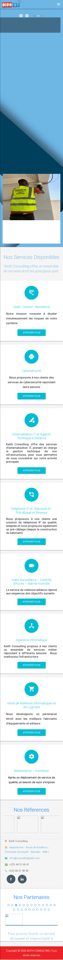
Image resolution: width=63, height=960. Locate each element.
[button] (8, 905)
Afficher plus (31, 332)
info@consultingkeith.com (25, 858)
